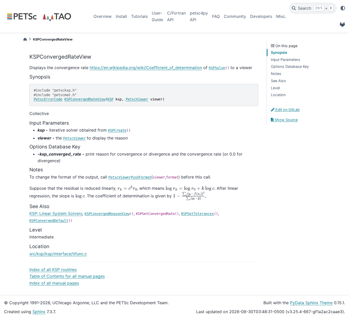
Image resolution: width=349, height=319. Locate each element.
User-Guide (157, 16)
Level (275, 88)
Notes (276, 73)
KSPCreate (117, 130)
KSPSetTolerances (197, 214)
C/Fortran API (176, 16)
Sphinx (38, 311)
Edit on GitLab (287, 109)
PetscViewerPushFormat (129, 177)
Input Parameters (285, 59)
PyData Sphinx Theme (311, 302)
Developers (261, 16)
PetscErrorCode (48, 99)
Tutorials (139, 16)
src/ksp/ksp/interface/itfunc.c (58, 253)
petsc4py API (199, 16)
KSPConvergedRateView (84, 99)
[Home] (25, 39)
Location (278, 95)
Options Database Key (290, 66)
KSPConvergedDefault (48, 221)
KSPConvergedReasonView (107, 214)
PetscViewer (137, 99)
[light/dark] (343, 8)
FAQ (216, 16)
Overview (103, 16)
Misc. (281, 16)
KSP (110, 99)
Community (235, 16)
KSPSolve (217, 68)
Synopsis (279, 52)
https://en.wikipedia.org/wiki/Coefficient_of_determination (146, 67)
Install (121, 16)
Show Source (286, 120)
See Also (278, 81)
